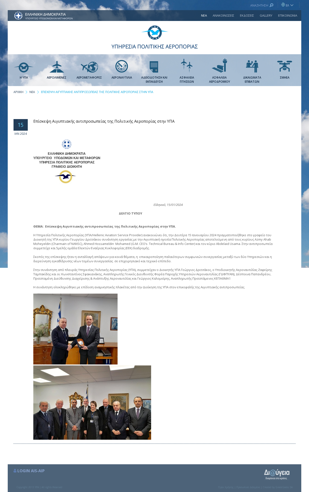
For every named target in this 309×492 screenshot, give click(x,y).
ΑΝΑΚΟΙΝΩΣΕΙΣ (223, 15)
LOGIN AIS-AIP (31, 470)
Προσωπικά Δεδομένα (248, 487)
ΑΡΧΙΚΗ (18, 92)
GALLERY (266, 15)
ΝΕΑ (204, 15)
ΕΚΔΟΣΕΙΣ (247, 15)
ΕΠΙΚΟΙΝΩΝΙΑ (287, 15)
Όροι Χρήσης (226, 487)
